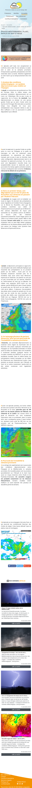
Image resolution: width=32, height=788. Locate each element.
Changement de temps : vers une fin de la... (14, 652)
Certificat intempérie (11, 19)
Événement (9, 16)
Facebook (12, 566)
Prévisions (8, 13)
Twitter (20, 566)
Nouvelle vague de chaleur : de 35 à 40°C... (14, 738)
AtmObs (16, 13)
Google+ (27, 566)
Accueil (3, 25)
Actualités (24, 13)
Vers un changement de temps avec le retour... (15, 695)
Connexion (23, 19)
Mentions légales (6, 780)
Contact (3, 776)
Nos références (21, 16)
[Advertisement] (16, 130)
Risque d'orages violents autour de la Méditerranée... (12, 608)
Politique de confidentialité (5, 783)
